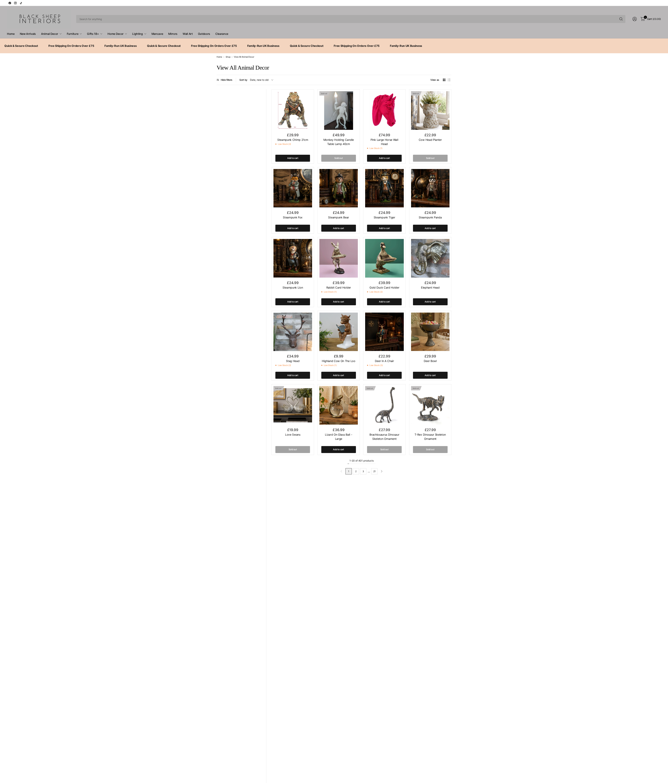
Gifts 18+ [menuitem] (93, 34)
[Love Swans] (292, 405)
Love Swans (292, 434)
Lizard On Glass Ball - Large (338, 436)
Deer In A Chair (384, 361)
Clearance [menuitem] (221, 34)
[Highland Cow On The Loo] (338, 332)
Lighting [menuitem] (137, 34)
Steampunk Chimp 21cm (292, 139)
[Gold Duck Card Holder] (384, 258)
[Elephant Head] (430, 258)
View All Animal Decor (244, 57)
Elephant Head (430, 287)
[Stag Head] (292, 332)
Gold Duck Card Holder (384, 287)
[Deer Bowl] (430, 332)
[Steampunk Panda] (430, 188)
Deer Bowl (430, 361)
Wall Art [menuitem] (188, 34)
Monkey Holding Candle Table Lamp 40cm (338, 142)
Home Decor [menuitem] (116, 34)
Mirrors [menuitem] (172, 34)
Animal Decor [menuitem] (49, 34)
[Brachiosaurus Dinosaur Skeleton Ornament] (384, 405)
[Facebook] (10, 3)
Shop (228, 57)
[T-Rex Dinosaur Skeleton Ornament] (430, 405)
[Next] (382, 471)
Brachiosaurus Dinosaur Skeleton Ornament (384, 436)
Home (219, 57)
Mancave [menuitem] (157, 34)
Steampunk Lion (293, 287)
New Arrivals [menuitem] (28, 34)
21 (374, 471)
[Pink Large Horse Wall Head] (384, 110)
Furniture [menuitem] (72, 34)
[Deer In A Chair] (384, 332)
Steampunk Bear (338, 217)
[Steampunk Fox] (292, 188)
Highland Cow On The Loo (338, 361)
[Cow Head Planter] (430, 110)
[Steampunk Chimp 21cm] (292, 110)
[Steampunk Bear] (338, 188)
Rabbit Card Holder (338, 287)
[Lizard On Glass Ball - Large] (338, 405)
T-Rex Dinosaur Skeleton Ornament (430, 436)
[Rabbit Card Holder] (338, 258)
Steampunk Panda (430, 217)
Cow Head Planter (430, 139)
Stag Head (292, 361)
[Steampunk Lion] (292, 258)
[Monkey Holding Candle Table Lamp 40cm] (338, 110)
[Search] (621, 19)
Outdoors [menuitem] (204, 34)
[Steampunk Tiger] (384, 188)
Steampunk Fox (293, 217)
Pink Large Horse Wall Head (384, 142)
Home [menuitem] (11, 34)
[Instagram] (15, 3)
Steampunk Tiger (384, 217)
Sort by (243, 79)
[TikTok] (21, 3)
